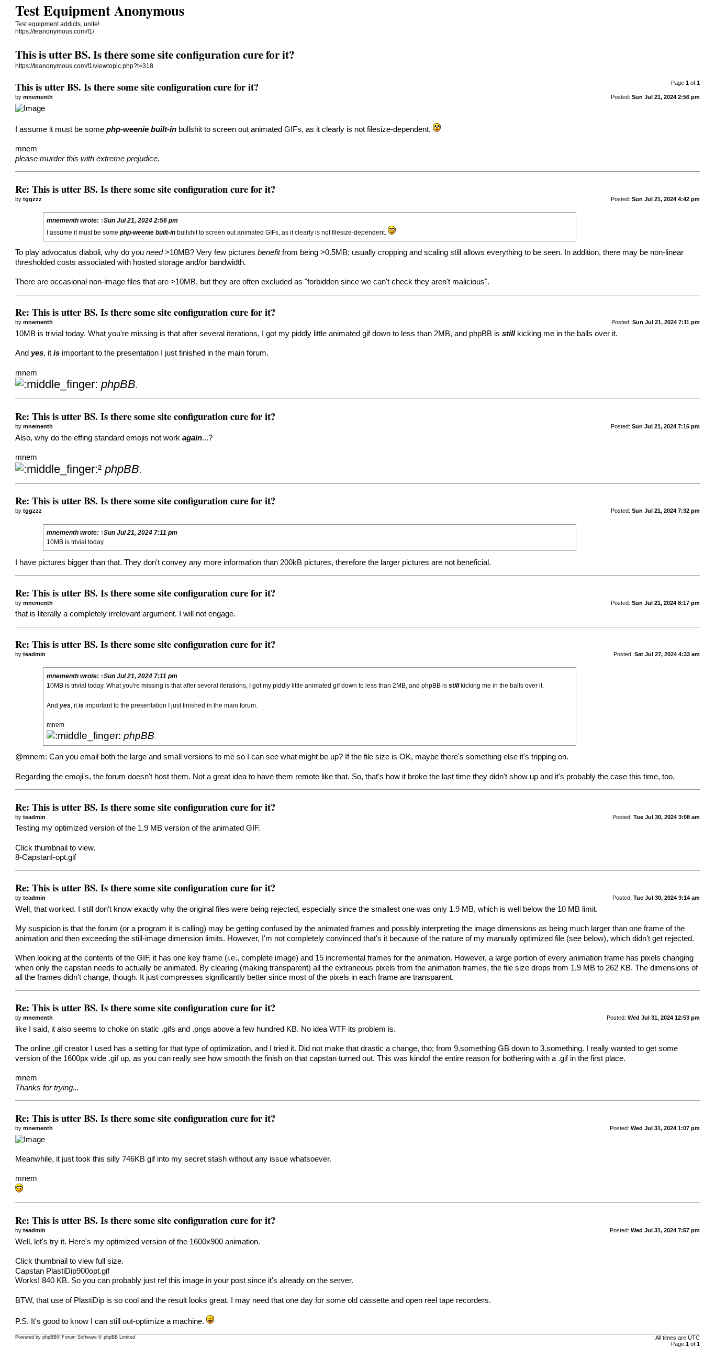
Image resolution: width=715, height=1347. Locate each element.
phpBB (49, 1337)
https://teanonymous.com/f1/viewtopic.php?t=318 (84, 66)
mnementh (63, 220)
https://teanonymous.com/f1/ (54, 31)
